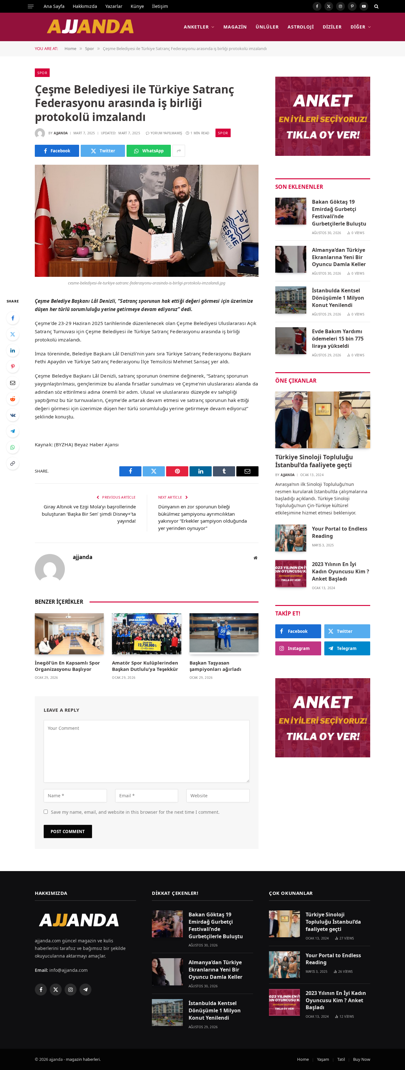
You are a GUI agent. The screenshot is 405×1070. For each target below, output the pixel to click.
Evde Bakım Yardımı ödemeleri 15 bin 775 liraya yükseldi (338, 338)
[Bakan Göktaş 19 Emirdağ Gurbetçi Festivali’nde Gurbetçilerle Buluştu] (290, 211)
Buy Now (361, 1059)
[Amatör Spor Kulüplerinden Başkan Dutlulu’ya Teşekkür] (146, 633)
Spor (42, 72)
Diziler (332, 27)
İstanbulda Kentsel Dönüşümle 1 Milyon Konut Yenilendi (338, 298)
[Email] (12, 382)
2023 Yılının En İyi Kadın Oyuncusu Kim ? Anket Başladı (340, 571)
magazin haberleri (83, 1059)
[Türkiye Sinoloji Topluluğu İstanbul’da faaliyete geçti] (322, 420)
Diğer (358, 27)
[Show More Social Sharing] (178, 151)
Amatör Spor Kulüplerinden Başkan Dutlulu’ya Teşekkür (145, 665)
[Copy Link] (12, 463)
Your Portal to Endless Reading (339, 532)
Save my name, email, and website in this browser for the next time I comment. (135, 812)
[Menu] (31, 6)
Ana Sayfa (54, 6)
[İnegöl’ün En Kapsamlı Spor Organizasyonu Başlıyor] (69, 633)
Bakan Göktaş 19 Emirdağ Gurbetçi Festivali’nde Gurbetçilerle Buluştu (339, 212)
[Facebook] (12, 318)
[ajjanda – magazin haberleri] (97, 27)
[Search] (375, 6)
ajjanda (61, 133)
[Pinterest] (12, 366)
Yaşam (323, 1059)
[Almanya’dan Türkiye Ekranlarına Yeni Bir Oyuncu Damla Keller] (290, 259)
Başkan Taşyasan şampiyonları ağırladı (215, 665)
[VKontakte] (12, 415)
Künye (137, 6)
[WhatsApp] (12, 447)
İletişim (160, 6)
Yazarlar (113, 6)
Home (303, 1059)
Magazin (235, 27)
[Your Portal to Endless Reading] (290, 538)
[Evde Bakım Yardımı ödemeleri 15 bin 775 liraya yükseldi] (290, 340)
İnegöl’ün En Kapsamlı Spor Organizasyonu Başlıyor (67, 665)
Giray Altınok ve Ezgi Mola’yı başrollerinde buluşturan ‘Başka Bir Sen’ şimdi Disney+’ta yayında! (89, 513)
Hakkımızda (85, 6)
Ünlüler (267, 27)
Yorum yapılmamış (166, 133)
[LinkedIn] (12, 350)
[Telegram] (12, 431)
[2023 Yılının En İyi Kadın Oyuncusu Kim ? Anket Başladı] (290, 573)
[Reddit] (12, 398)
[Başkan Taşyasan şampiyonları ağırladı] (224, 633)
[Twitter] (12, 334)
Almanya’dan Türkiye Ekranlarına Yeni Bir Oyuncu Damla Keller (339, 257)
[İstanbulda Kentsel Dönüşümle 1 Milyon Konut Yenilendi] (290, 299)
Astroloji (301, 27)
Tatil (341, 1059)
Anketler (196, 27)
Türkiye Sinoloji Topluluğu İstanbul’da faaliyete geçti (314, 461)
